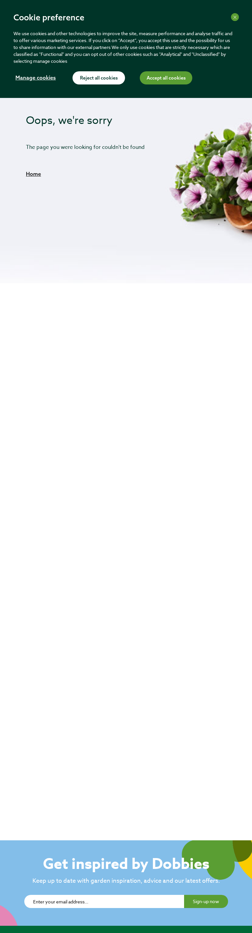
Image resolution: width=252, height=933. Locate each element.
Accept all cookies (166, 78)
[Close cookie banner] (235, 17)
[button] (33, 174)
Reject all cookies (99, 78)
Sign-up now (206, 901)
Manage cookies (35, 78)
